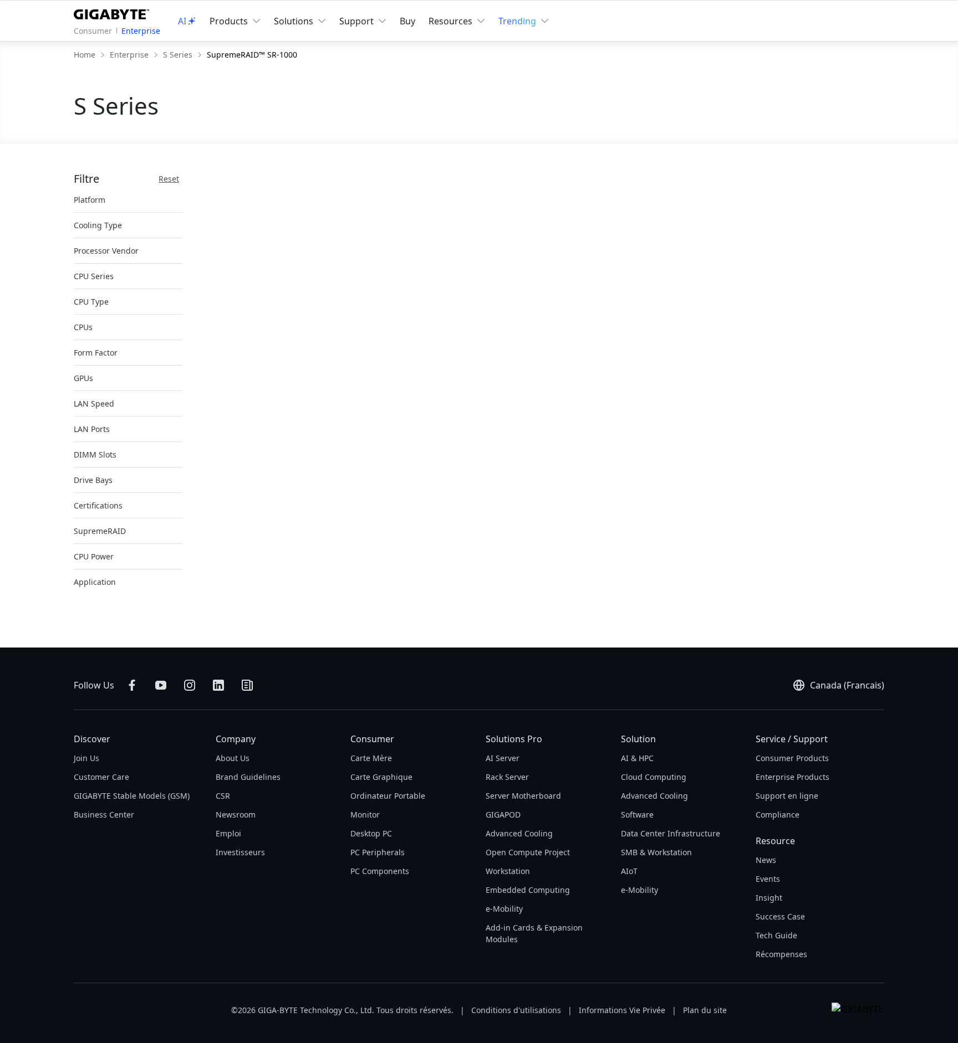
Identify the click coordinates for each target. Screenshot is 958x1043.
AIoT (629, 871)
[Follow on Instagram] (190, 685)
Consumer (93, 30)
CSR (223, 795)
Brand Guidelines (248, 777)
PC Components (379, 871)
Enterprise (140, 30)
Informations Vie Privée (622, 1010)
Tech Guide (776, 935)
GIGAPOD (503, 814)
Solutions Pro (514, 739)
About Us (232, 758)
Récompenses (781, 954)
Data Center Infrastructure (670, 833)
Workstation (508, 871)
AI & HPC (637, 758)
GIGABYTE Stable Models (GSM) (132, 795)
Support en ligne (787, 795)
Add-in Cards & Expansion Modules (534, 933)
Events (768, 879)
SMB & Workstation (656, 852)
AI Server (502, 758)
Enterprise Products (792, 777)
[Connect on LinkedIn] (218, 685)
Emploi (228, 833)
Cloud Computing (653, 777)
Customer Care (101, 777)
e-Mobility (504, 908)
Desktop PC (371, 833)
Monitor (365, 814)
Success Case (780, 916)
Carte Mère (371, 758)
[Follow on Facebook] (132, 685)
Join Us (86, 758)
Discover (92, 739)
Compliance (777, 814)
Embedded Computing (528, 890)
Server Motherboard (523, 795)
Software (637, 814)
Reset (169, 178)
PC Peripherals (377, 852)
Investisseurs (240, 852)
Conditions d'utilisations (516, 1010)
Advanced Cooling (519, 833)
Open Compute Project (528, 852)
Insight (769, 897)
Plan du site (705, 1010)
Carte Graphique (381, 777)
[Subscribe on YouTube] (161, 685)
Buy (407, 21)
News (766, 860)
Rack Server (507, 777)
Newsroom (236, 814)
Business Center (104, 814)
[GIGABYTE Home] (114, 12)
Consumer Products (792, 758)
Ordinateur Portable (387, 795)
